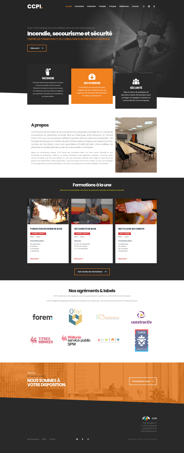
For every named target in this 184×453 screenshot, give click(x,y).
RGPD (44, 439)
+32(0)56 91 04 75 (149, 428)
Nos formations (33, 439)
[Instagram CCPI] (88, 439)
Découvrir (35, 48)
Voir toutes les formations (90, 271)
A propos (112, 6)
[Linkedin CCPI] (148, 6)
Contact (135, 6)
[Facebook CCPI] (154, 6)
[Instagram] (143, 6)
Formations (79, 6)
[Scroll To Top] (180, 450)
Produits (102, 6)
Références (124, 6)
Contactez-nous (141, 381)
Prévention (91, 6)
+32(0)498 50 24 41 (148, 431)
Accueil (69, 6)
